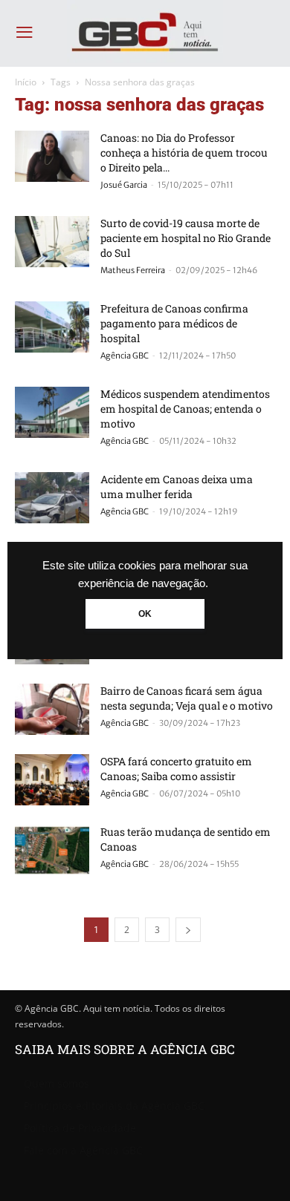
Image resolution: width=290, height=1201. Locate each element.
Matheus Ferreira (132, 270)
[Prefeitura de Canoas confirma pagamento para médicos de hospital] (52, 327)
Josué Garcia (123, 185)
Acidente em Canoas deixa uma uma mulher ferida (176, 486)
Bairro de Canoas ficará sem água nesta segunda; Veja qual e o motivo (186, 698)
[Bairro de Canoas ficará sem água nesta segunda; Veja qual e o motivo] (52, 709)
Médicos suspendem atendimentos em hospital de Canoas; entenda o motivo (185, 409)
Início (25, 82)
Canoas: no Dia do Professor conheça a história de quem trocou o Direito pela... (184, 152)
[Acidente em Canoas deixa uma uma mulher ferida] (52, 497)
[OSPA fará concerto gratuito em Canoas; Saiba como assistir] (52, 779)
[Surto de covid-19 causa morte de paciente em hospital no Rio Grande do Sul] (52, 241)
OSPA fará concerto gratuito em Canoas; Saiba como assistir (176, 768)
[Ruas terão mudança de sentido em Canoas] (52, 850)
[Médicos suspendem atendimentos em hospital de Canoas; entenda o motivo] (52, 412)
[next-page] (188, 929)
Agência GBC (124, 355)
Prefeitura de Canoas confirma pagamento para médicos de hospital (174, 323)
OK (145, 614)
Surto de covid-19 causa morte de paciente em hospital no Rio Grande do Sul (185, 238)
